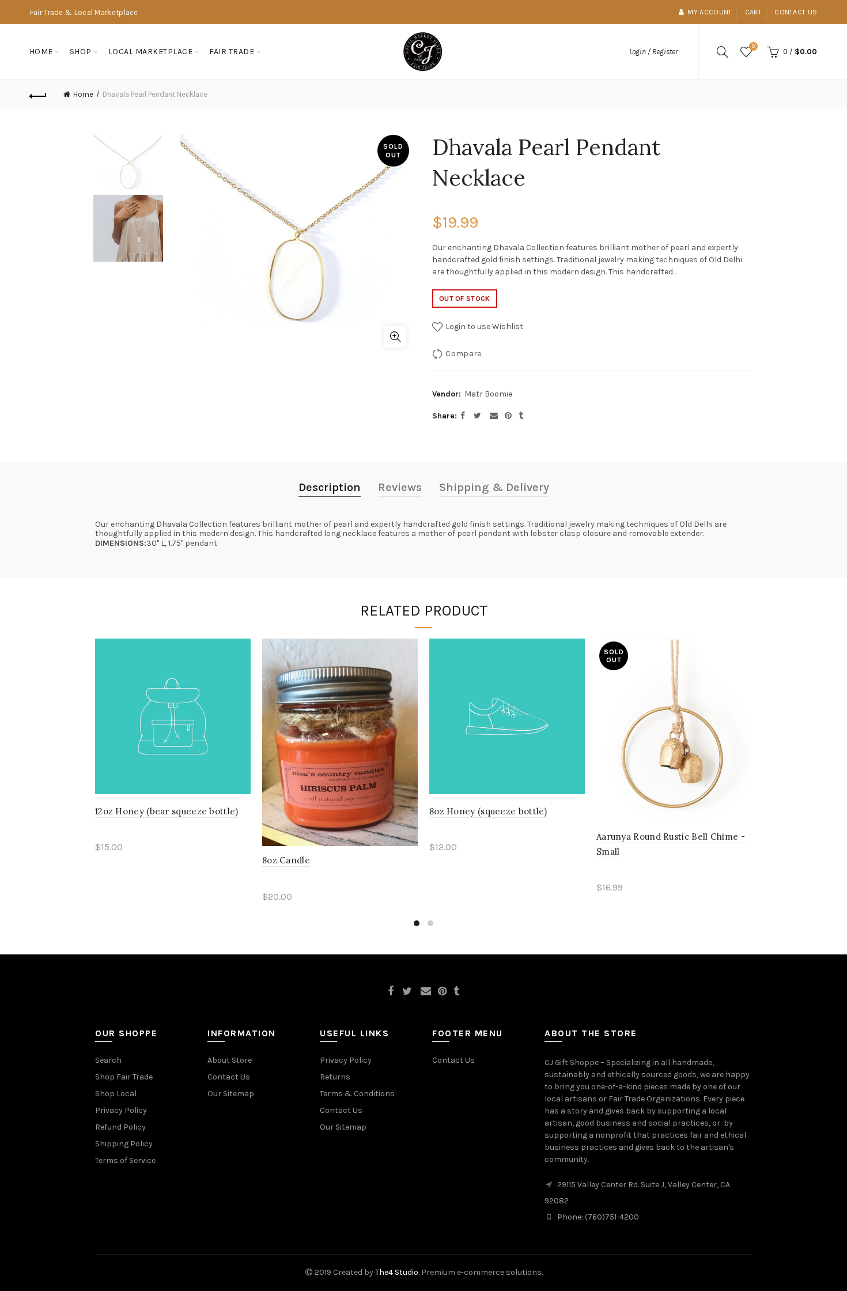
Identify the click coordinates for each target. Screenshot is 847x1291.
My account (709, 12)
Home (41, 51)
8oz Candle (286, 860)
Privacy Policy (121, 1110)
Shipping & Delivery (494, 487)
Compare (463, 353)
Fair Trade (231, 51)
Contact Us (228, 1077)
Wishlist (753, 46)
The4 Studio (396, 1272)
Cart (753, 12)
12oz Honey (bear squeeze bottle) (167, 811)
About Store (229, 1060)
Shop (81, 51)
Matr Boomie (488, 394)
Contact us (795, 12)
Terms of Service (125, 1160)
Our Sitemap (230, 1094)
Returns (335, 1077)
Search (108, 1060)
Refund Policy (120, 1127)
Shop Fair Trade (124, 1077)
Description (329, 487)
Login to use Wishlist (483, 326)
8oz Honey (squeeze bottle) (488, 811)
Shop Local (116, 1094)
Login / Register (653, 51)
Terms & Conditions (357, 1094)
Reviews (400, 487)
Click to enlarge (395, 337)
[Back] (38, 94)
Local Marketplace (150, 51)
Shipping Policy (124, 1144)
